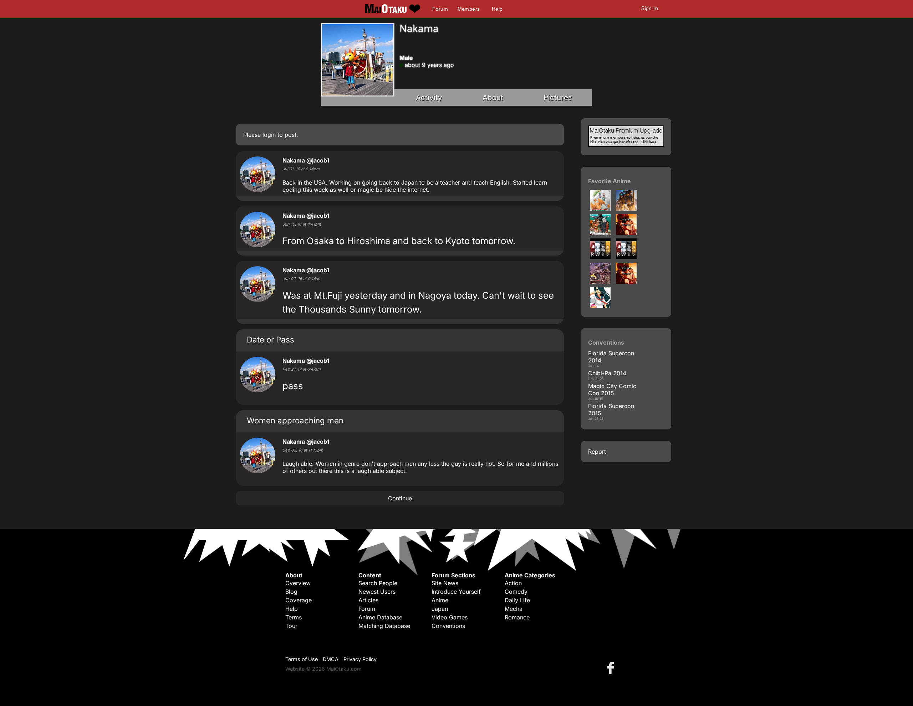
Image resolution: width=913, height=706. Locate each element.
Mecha (513, 608)
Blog (291, 591)
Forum (440, 9)
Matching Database (384, 625)
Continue (400, 498)
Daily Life (517, 600)
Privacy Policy (360, 659)
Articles (368, 600)
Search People (377, 583)
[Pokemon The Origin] (600, 208)
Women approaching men (295, 420)
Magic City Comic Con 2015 (612, 389)
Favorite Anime (609, 181)
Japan (440, 608)
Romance (517, 617)
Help (497, 9)
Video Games (450, 617)
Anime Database (380, 617)
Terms (293, 617)
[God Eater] (600, 281)
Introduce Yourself (456, 591)
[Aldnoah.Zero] (626, 208)
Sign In (649, 8)
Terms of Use (301, 659)
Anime (440, 600)
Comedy (516, 591)
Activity (429, 97)
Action (513, 583)
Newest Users (377, 591)
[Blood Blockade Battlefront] (626, 232)
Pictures (558, 97)
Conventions (448, 625)
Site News (445, 583)
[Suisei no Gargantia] (600, 232)
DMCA (330, 659)
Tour (291, 625)
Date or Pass (270, 339)
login (269, 134)
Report (597, 451)
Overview (298, 583)
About (493, 97)
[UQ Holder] (626, 281)
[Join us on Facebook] (612, 667)
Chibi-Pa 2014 (607, 373)
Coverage (298, 600)
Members (469, 9)
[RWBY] (600, 257)
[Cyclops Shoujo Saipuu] (600, 305)
